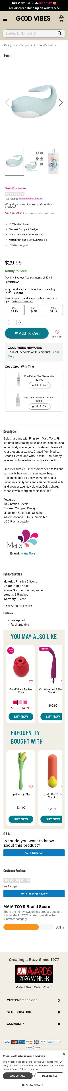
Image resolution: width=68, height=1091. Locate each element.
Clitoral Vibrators (46, 45)
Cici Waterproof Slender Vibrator (52, 691)
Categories (10, 45)
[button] (5, 18)
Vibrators (26, 45)
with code (34, 3)
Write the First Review (30, 198)
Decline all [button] (49, 1075)
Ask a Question (13, 212)
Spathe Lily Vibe (21, 794)
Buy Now (21, 716)
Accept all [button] (17, 1075)
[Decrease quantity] (7, 322)
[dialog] (34, 1070)
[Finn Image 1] (34, 102)
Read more (32, 1069)
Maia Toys (28, 553)
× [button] (64, 1054)
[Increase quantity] (20, 322)
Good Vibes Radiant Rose (20, 691)
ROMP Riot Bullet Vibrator (53, 795)
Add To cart (29, 333)
